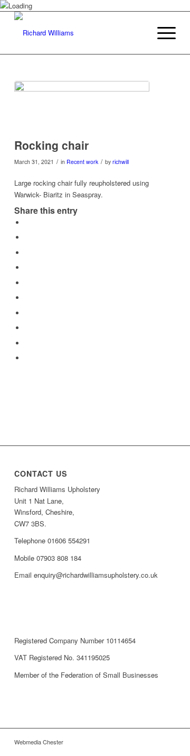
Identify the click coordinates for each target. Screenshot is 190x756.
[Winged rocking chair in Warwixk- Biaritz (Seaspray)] (81, 106)
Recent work (82, 162)
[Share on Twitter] (27, 237)
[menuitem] (161, 33)
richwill (120, 162)
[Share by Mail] (27, 358)
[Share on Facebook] (27, 222)
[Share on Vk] (27, 328)
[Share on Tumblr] (27, 313)
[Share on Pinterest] (27, 283)
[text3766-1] (79, 33)
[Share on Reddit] (27, 343)
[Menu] (161, 33)
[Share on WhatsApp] (27, 267)
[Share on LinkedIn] (27, 298)
